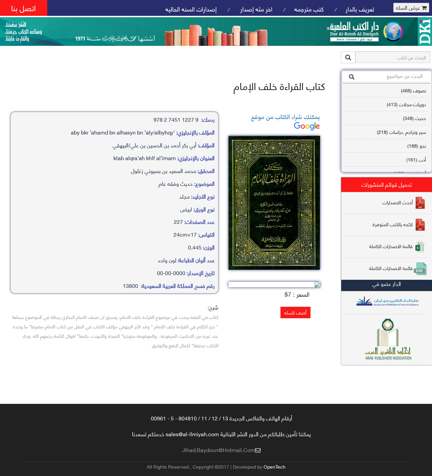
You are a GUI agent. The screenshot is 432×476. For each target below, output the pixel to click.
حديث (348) (414, 117)
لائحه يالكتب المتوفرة (393, 223)
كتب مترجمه (309, 8)
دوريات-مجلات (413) (406, 104)
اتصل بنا (23, 7)
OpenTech (275, 466)
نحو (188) (416, 145)
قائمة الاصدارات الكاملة (391, 245)
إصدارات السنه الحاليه (191, 8)
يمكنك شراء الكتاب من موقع (285, 116)
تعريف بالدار (360, 8)
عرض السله (409, 7)
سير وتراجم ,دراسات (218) (401, 131)
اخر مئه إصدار (255, 8)
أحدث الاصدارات (397, 201)
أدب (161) (416, 159)
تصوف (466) (413, 90)
